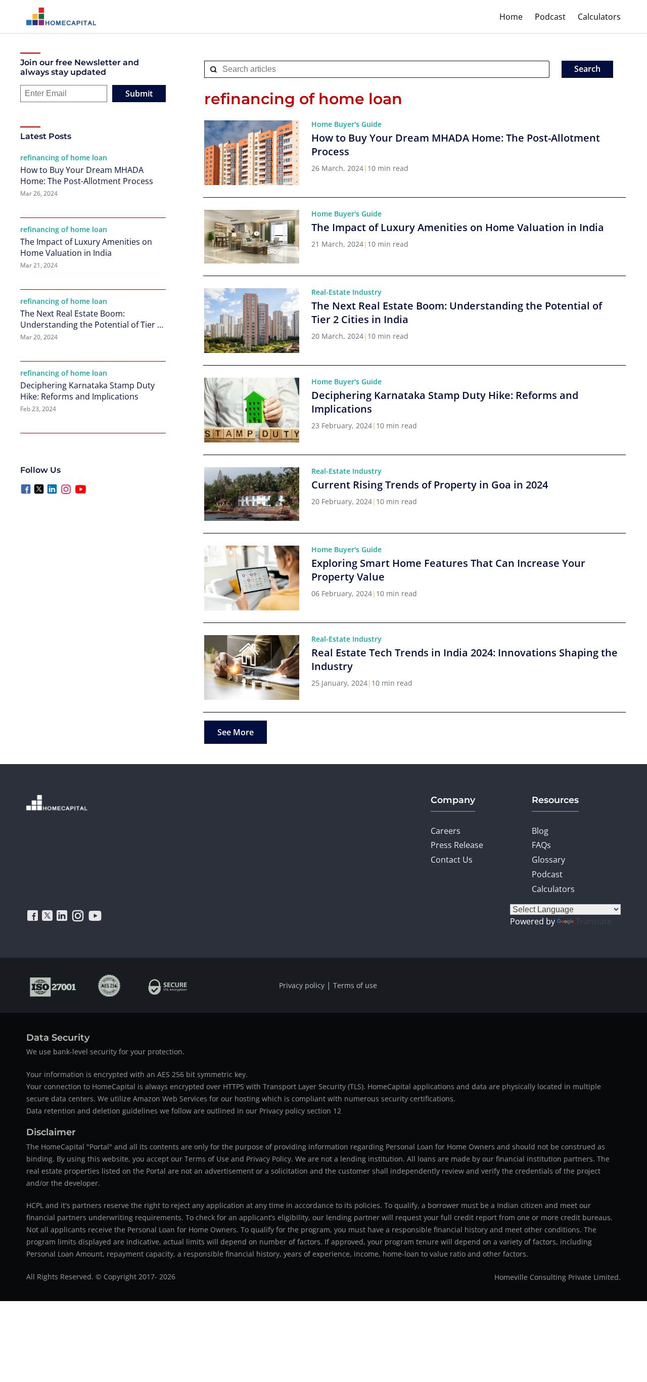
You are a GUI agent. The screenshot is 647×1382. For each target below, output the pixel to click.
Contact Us (452, 859)
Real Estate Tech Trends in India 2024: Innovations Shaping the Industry (464, 659)
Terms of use (355, 985)
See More (235, 732)
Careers (445, 830)
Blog (540, 830)
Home (511, 16)
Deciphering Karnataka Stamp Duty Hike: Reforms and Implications (87, 391)
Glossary (548, 859)
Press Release (457, 845)
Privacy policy (302, 985)
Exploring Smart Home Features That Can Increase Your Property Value (448, 570)
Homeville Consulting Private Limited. (557, 1277)
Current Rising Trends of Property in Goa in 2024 (429, 485)
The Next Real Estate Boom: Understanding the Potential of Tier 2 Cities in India (91, 319)
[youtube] (95, 915)
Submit (139, 93)
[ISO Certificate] (53, 985)
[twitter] (47, 915)
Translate (594, 921)
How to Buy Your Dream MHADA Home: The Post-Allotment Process (86, 175)
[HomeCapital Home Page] (61, 16)
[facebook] (32, 915)
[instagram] (77, 915)
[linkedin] (62, 915)
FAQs (541, 845)
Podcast (550, 16)
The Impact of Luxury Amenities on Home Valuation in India (86, 247)
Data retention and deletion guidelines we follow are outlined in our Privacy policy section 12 (183, 1111)
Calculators (599, 16)
